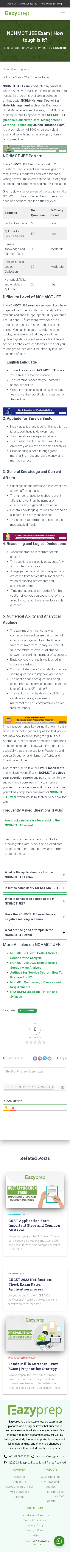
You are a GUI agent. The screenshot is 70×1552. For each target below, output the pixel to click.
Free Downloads (47, 3)
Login (63, 1058)
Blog (59, 3)
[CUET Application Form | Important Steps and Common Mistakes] (35, 1190)
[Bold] (6, 1087)
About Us (12, 3)
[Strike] (20, 1087)
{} (46, 1087)
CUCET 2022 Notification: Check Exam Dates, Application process (30, 1284)
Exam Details (16, 1273)
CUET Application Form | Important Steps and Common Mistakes (34, 1225)
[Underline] (15, 1087)
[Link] (42, 1087)
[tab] (35, 841)
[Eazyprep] (18, 14)
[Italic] (11, 1087)
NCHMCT (53, 115)
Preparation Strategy (21, 1358)
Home (6, 69)
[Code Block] (37, 1087)
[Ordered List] (24, 1087)
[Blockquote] (33, 1087)
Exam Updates (20, 69)
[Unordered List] (29, 1087)
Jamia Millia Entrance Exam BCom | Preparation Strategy (33, 1366)
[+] (51, 1087)
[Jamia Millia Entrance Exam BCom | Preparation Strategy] (35, 1333)
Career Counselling (28, 3)
